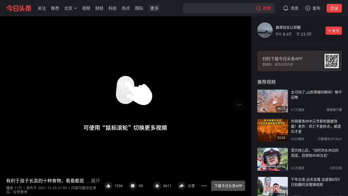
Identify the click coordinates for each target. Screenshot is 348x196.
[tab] (266, 82)
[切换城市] (75, 8)
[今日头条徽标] (19, 8)
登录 (334, 8)
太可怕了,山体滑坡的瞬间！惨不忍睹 (316, 95)
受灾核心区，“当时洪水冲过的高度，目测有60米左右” (315, 153)
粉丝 (283, 34)
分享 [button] (191, 185)
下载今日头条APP (228, 185)
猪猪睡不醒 (334, 110)
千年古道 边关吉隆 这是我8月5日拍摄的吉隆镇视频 (315, 182)
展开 (95, 181)
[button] (42, 8)
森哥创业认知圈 (288, 27)
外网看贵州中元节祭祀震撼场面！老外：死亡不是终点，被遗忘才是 (316, 126)
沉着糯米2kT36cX (330, 139)
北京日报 (336, 168)
